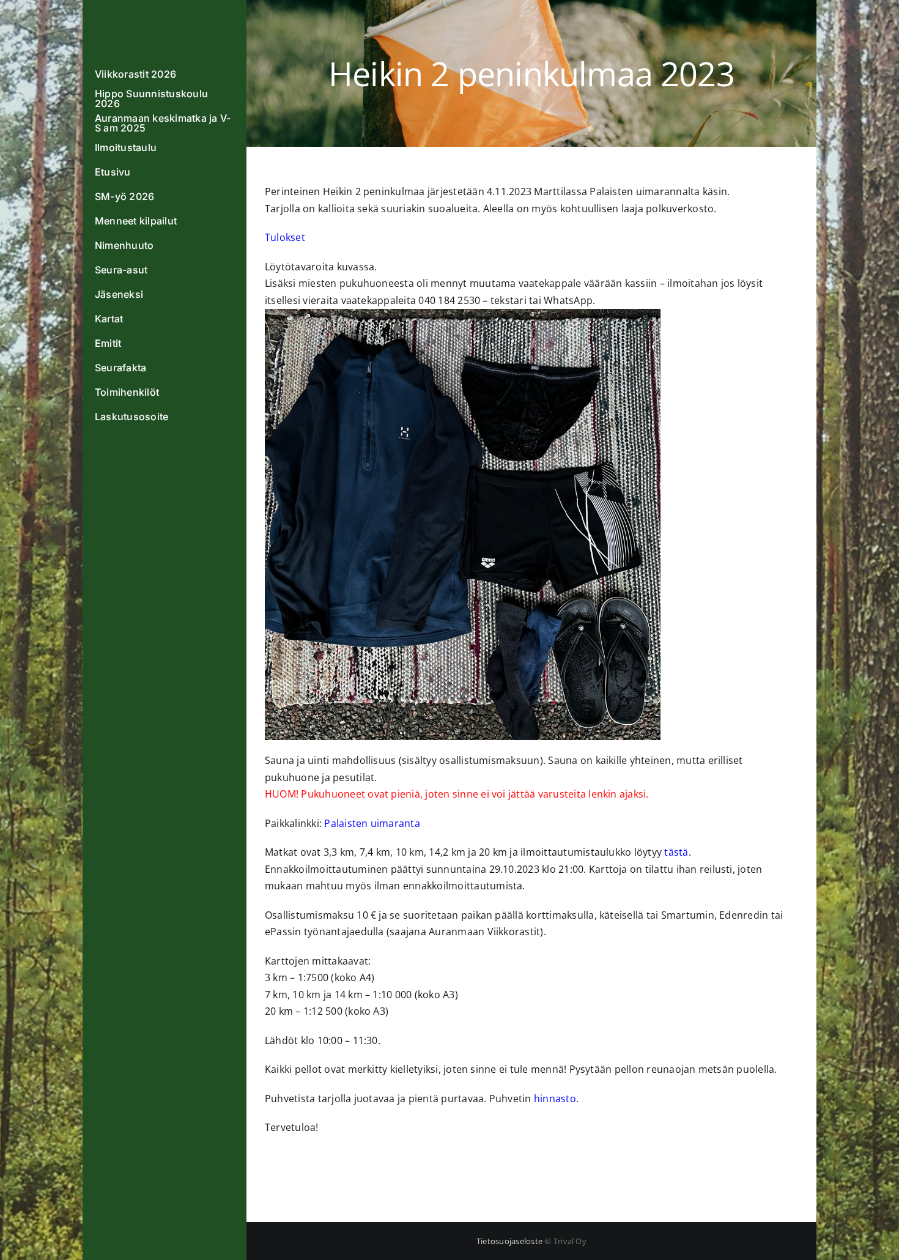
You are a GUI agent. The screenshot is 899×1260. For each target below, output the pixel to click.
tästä (676, 852)
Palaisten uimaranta (372, 823)
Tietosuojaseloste (509, 1241)
